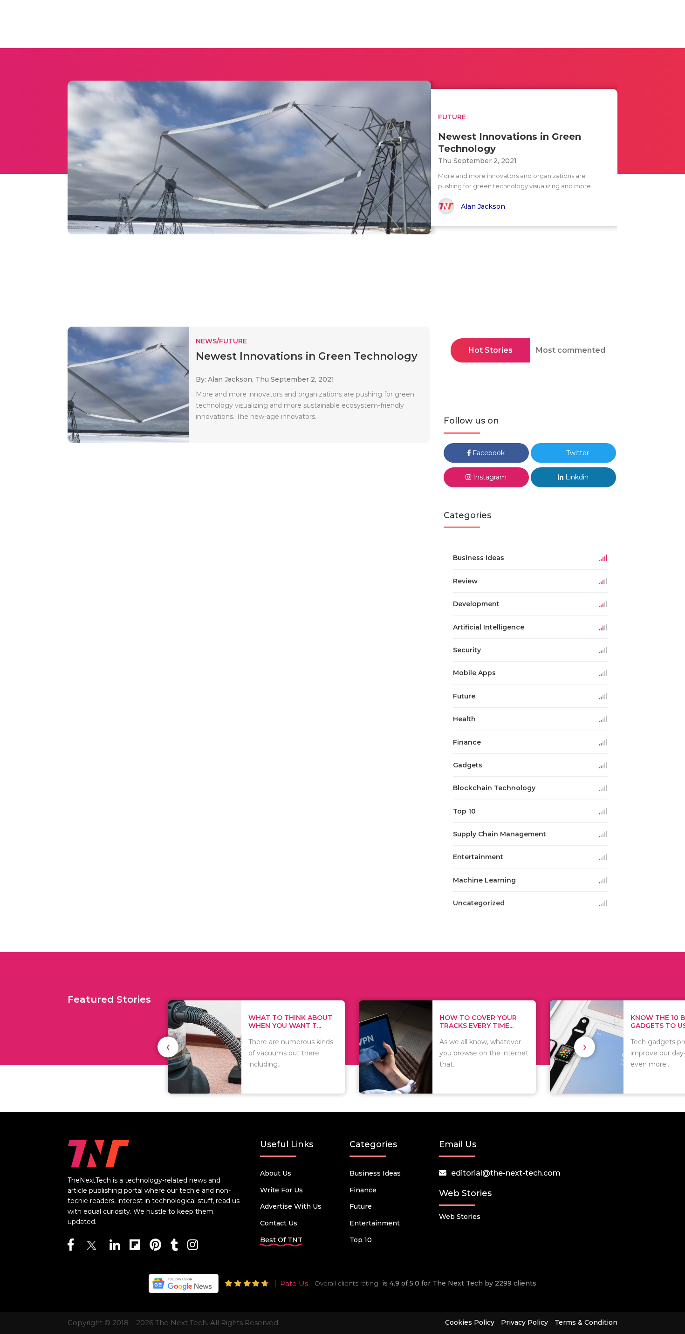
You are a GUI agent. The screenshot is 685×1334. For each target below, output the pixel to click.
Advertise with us (291, 1206)
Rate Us (294, 1283)
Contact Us (278, 1223)
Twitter (576, 453)
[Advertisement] (342, 283)
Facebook (488, 453)
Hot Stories (490, 350)
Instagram (489, 477)
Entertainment (374, 1223)
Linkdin (576, 477)
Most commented (570, 350)
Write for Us (281, 1190)
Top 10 (360, 1240)
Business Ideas (375, 1173)
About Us (275, 1173)
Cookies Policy (469, 1322)
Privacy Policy (524, 1322)
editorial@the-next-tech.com (506, 1173)
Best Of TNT (281, 1240)
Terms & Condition (586, 1322)
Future (360, 1206)
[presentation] (168, 1046)
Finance (363, 1190)
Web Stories (459, 1216)
